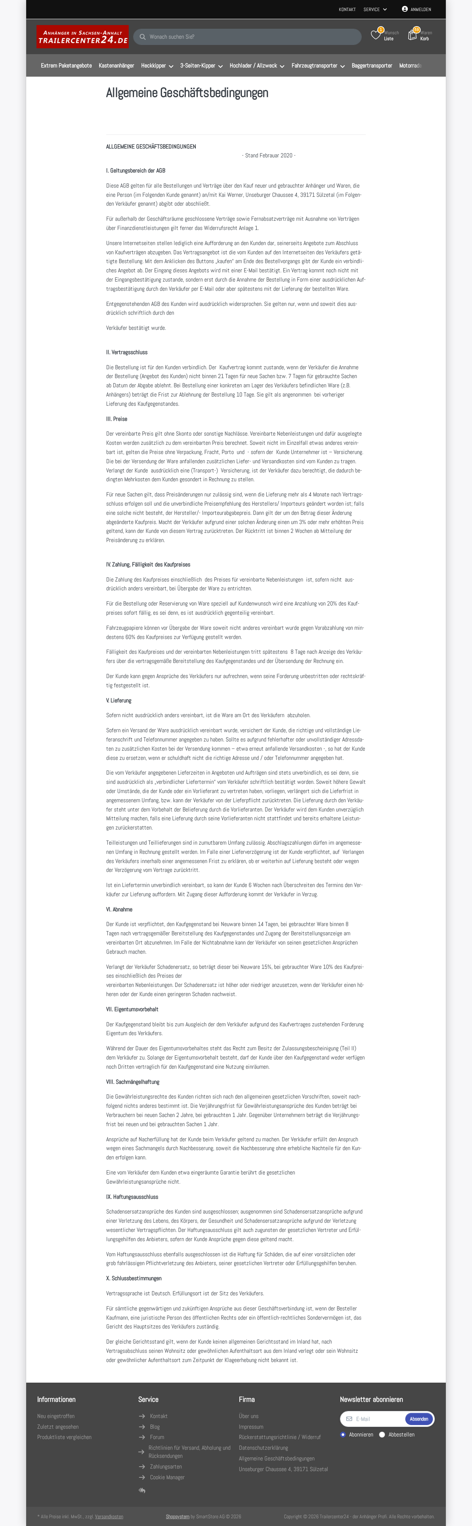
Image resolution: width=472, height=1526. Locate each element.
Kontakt (347, 9)
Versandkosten (109, 1516)
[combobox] (247, 37)
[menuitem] (66, 65)
